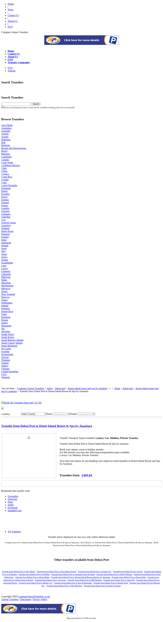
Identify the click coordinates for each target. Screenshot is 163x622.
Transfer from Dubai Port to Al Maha (34, 574)
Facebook (13, 507)
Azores (4, 136)
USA (4, 374)
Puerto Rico (7, 311)
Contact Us (13, 15)
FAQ (10, 26)
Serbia (4, 322)
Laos (3, 265)
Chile (4, 168)
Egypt (4, 197)
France (4, 205)
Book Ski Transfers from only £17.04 (22, 402)
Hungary (5, 234)
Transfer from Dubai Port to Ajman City (95, 571)
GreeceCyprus (8, 222)
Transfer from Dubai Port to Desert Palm (129, 577)
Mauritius (6, 282)
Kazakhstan (7, 262)
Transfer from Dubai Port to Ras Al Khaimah (73, 583)
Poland (4, 305)
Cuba (4, 182)
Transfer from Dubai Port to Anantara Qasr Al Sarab (73, 574)
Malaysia (5, 277)
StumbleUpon (15, 510)
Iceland (5, 237)
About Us (13, 21)
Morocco (5, 288)
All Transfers (14, 531)
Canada (5, 159)
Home (11, 4)
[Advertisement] (81, 44)
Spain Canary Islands (12, 343)
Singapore (6, 325)
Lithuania (6, 274)
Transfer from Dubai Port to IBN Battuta (84, 580)
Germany (6, 214)
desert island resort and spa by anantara (87, 388)
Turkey (4, 365)
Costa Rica (6, 176)
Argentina (6, 128)
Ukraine (5, 368)
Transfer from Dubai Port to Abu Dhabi (18, 571)
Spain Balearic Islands (12, 340)
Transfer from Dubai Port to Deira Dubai (32, 577)
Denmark (6, 188)
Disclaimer (25, 599)
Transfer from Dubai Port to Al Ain (127, 571)
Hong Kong (7, 231)
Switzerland (7, 354)
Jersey (4, 257)
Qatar (4, 314)
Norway (5, 297)
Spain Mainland (9, 345)
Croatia (5, 179)
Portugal (5, 308)
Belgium (5, 145)
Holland (5, 228)
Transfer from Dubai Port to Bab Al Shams (114, 574)
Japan (4, 254)
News (11, 9)
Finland (5, 202)
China (4, 171)
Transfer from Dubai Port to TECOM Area (64, 586)
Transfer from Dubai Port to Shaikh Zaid (110, 583)
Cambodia (6, 156)
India (3, 239)
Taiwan (5, 357)
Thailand (5, 360)
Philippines (6, 302)
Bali (3, 142)
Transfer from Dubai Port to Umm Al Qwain (102, 586)
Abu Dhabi (7, 125)
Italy (3, 251)
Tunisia (5, 363)
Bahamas (6, 139)
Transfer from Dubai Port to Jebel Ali (119, 580)
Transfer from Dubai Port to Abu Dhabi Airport (56, 571)
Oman (4, 300)
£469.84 (87, 475)
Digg (10, 502)
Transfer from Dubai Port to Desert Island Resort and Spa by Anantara (80, 577)
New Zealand (8, 294)
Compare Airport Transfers (30, 388)
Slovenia (5, 331)
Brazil (4, 151)
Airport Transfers (9, 599)
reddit (10, 504)
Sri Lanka (6, 348)
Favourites (13, 496)
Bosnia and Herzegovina (13, 148)
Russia (4, 320)
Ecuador (5, 194)
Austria (5, 134)
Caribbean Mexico (10, 165)
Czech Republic (9, 185)
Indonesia (6, 242)
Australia (5, 131)
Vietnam (5, 377)
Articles (11, 70)
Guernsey (6, 225)
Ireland (4, 245)
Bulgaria (5, 154)
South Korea (7, 337)
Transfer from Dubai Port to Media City (36, 583)
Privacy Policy (40, 599)
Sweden (5, 351)
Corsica (5, 174)
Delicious (12, 499)
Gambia (5, 208)
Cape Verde (7, 162)
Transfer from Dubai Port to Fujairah (50, 580)
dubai (49, 388)
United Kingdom (9, 371)
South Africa (7, 334)
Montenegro (7, 285)
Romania (5, 317)
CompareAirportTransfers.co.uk (34, 596)
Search (36, 104)
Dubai (4, 191)
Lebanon (5, 271)
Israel (4, 248)
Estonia (5, 199)
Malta (4, 280)
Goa (3, 219)
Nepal (4, 291)
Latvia (4, 268)
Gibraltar (5, 217)
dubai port (60, 388)
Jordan (4, 260)
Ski (3, 328)
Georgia (5, 211)
